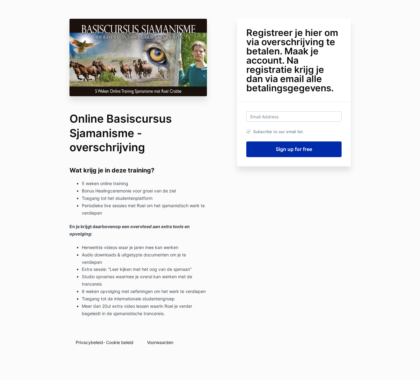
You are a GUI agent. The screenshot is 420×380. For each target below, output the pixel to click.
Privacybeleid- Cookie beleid (104, 342)
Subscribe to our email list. (278, 131)
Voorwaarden (160, 342)
